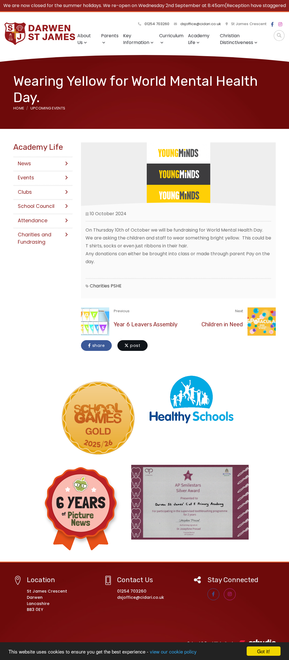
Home (18, 108)
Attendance (32, 220)
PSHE (116, 286)
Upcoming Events (47, 108)
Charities (100, 286)
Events (26, 177)
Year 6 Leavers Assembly (146, 324)
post (135, 345)
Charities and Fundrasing (34, 238)
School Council (36, 206)
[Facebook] (272, 24)
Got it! (263, 651)
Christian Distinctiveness (236, 39)
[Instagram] (280, 24)
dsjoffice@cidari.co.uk (200, 24)
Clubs (25, 192)
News (24, 163)
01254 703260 (156, 24)
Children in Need (222, 324)
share (98, 345)
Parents (110, 35)
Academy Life (198, 39)
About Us (84, 39)
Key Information (136, 39)
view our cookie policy (173, 651)
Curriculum (171, 35)
